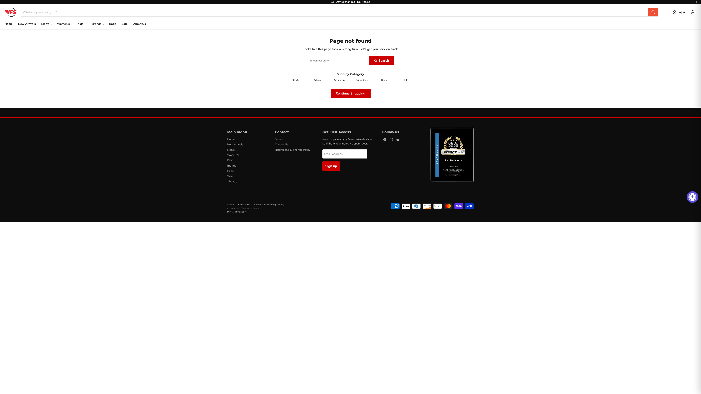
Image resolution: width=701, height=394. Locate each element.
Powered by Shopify (236, 211)
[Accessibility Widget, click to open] (692, 197)
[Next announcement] (697, 2)
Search (383, 60)
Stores (279, 139)
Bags (112, 24)
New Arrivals (27, 24)
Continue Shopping (350, 93)
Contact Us (281, 144)
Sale (125, 24)
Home (9, 24)
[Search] (653, 12)
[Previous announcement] (692, 2)
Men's (45, 24)
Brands (97, 24)
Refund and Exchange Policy (292, 150)
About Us (139, 24)
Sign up (331, 166)
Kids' (81, 24)
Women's (63, 24)
